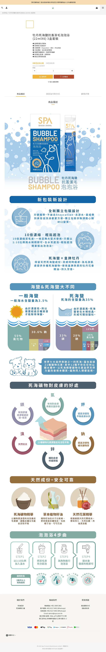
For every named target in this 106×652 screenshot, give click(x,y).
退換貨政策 (85, 608)
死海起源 (20, 606)
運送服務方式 (85, 606)
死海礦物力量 (20, 608)
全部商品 (4, 13)
